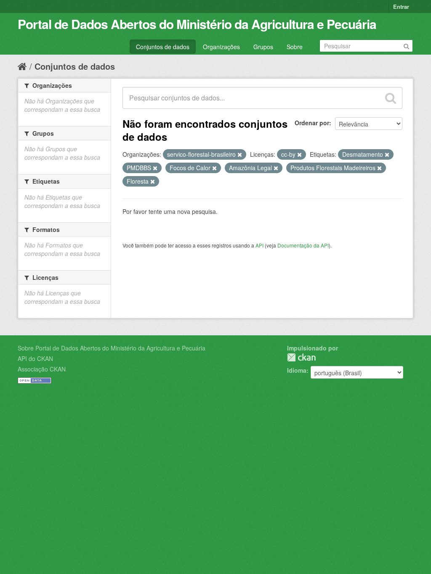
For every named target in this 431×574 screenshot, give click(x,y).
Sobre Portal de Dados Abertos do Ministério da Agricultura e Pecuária (111, 348)
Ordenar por (312, 122)
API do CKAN (35, 358)
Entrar (401, 7)
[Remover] (239, 154)
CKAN (301, 357)
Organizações (221, 46)
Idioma (296, 370)
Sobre (295, 46)
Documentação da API (303, 245)
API (259, 245)
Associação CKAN (42, 369)
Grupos (263, 46)
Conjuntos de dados (162, 46)
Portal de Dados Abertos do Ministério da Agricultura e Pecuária (197, 24)
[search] (390, 98)
